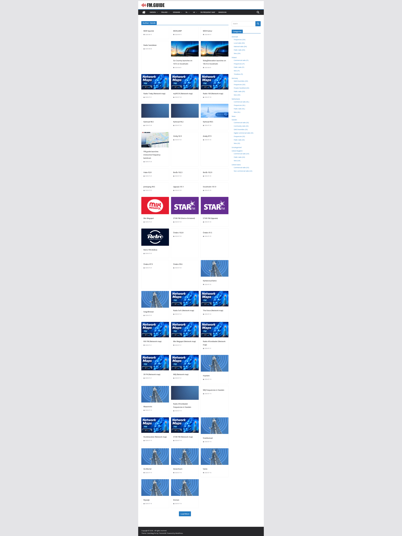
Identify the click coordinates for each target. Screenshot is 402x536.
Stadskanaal (208, 438)
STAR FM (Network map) (183, 437)
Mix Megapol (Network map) (184, 341)
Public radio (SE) (239, 140)
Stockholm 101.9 (209, 187)
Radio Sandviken (150, 45)
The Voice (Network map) (213, 310)
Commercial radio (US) (241, 168)
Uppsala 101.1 (178, 187)
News (234, 116)
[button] (157, 12)
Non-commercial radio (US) (243, 171)
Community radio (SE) (241, 126)
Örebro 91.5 (207, 232)
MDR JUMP (177, 31)
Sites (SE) (237, 143)
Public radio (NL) (239, 109)
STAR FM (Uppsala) (210, 218)
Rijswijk (146, 500)
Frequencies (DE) (239, 85)
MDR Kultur (207, 31)
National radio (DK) (240, 46)
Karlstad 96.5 (148, 122)
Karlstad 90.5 (208, 122)
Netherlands (236, 99)
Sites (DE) (237, 95)
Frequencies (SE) (239, 136)
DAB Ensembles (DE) (241, 81)
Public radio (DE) (239, 91)
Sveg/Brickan (148, 312)
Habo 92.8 (147, 172)
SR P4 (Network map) (151, 374)
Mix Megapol (148, 218)
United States (236, 165)
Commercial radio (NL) (241, 102)
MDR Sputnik (148, 31)
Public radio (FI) (239, 67)
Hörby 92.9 (177, 136)
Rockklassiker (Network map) (155, 437)
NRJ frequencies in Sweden (213, 390)
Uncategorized (237, 147)
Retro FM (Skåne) (150, 250)
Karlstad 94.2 (178, 122)
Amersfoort (177, 469)
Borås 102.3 (177, 172)
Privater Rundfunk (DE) (241, 88)
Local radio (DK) (239, 43)
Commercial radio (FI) (241, 60)
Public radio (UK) (239, 157)
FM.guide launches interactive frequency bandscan (151, 154)
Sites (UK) (237, 161)
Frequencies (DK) (239, 40)
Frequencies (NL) (239, 105)
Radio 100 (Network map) (213, 93)
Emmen (176, 500)
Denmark (176, 12)
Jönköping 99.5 (149, 187)
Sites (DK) (237, 53)
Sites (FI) (237, 71)
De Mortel (147, 469)
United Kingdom (237, 151)
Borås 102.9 (207, 172)
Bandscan (222, 12)
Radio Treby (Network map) (154, 93)
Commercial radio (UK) (241, 154)
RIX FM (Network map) (152, 341)
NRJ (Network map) (180, 374)
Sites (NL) (237, 112)
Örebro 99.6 (177, 264)
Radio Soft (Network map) (183, 310)
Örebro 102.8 (178, 232)
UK (194, 12)
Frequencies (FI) (239, 64)
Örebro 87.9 (148, 264)
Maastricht (147, 406)
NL (187, 12)
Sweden (153, 12)
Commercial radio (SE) (241, 123)
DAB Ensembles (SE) (241, 129)
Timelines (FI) (238, 74)
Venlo (205, 469)
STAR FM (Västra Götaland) (184, 218)
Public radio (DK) (239, 50)
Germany (235, 78)
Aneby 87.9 (207, 136)
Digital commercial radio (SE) (243, 133)
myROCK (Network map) (183, 93)
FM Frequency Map (207, 12)
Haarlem (206, 376)
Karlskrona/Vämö (210, 281)
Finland (164, 12)
